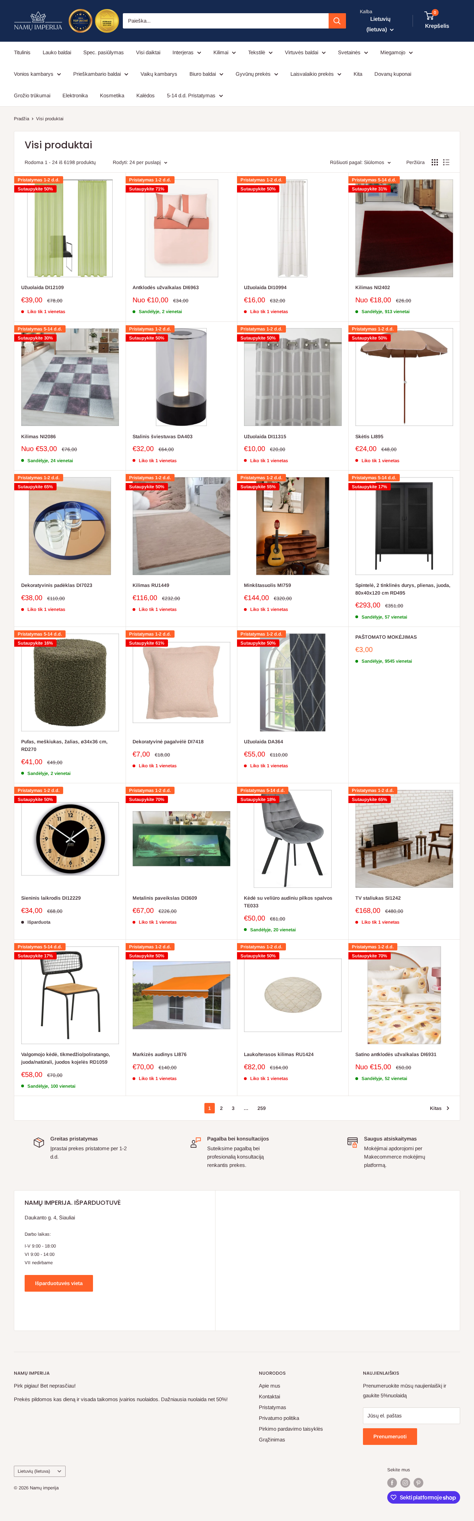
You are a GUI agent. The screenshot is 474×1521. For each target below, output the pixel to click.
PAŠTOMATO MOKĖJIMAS (386, 637)
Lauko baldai (57, 52)
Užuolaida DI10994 (265, 287)
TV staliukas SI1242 (378, 898)
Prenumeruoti (390, 1436)
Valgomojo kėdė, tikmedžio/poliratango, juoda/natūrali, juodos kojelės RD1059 (65, 1058)
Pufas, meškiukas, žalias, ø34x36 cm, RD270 (64, 745)
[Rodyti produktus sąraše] (446, 162)
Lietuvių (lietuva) (34, 1471)
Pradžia (21, 118)
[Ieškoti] (337, 20)
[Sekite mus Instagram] (405, 1483)
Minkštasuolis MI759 (267, 585)
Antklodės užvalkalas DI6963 (166, 287)
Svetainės (349, 52)
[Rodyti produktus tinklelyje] (435, 162)
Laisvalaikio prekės (312, 74)
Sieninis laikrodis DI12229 (51, 898)
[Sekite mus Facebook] (392, 1483)
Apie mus (269, 1386)
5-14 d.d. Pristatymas (191, 95)
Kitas (436, 1108)
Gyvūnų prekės (253, 74)
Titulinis (22, 52)
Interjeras (183, 52)
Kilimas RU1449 (151, 585)
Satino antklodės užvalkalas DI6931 (396, 1054)
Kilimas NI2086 (38, 436)
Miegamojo (392, 52)
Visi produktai (50, 118)
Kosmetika (112, 95)
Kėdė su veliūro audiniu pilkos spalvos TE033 (288, 901)
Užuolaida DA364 (263, 741)
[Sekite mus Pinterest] (418, 1483)
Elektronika (75, 95)
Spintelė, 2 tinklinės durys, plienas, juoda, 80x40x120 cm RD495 (402, 589)
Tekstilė (256, 52)
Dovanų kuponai (392, 74)
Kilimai (220, 52)
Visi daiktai (148, 52)
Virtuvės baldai (301, 52)
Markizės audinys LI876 (160, 1054)
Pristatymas (272, 1407)
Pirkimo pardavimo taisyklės (291, 1429)
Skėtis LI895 (369, 436)
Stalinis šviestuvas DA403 (163, 436)
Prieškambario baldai (97, 74)
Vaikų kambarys (159, 74)
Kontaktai (269, 1396)
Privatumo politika (279, 1418)
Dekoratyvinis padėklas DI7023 (56, 585)
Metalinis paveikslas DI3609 (165, 898)
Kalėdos (145, 95)
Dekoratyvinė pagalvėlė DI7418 (168, 741)
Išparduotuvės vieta (59, 1283)
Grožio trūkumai (32, 95)
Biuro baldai (202, 74)
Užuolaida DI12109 (42, 287)
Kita (358, 74)
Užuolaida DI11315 (265, 436)
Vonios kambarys (33, 74)
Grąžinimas (272, 1439)
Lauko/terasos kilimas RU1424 (279, 1054)
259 (261, 1108)
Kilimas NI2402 (372, 287)
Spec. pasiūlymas (103, 52)
